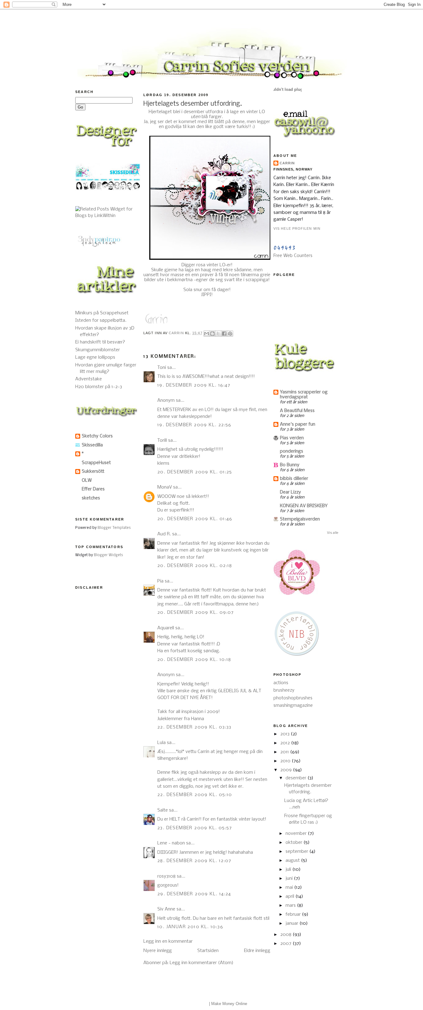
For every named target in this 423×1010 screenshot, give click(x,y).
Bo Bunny (289, 465)
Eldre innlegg (257, 950)
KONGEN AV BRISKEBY (304, 505)
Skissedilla (92, 445)
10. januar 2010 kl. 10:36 (190, 926)
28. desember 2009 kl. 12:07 (194, 860)
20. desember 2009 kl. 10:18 (194, 659)
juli (289, 869)
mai (290, 887)
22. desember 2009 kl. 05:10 (194, 794)
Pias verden (292, 438)
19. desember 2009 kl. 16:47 (194, 385)
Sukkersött (93, 471)
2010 (286, 761)
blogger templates (192, 1003)
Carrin (287, 163)
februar (294, 914)
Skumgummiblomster (97, 350)
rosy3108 (166, 876)
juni (290, 878)
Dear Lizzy (290, 492)
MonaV (164, 487)
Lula (161, 742)
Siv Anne (166, 909)
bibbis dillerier (294, 478)
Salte (162, 810)
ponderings (291, 451)
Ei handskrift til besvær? (100, 342)
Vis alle (332, 533)
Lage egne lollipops (95, 357)
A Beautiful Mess (297, 410)
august (293, 860)
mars (291, 905)
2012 (285, 743)
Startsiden (208, 950)
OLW (87, 480)
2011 (285, 752)
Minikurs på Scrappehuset (102, 313)
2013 (285, 734)
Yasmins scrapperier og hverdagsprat (304, 395)
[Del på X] (218, 333)
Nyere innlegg (157, 950)
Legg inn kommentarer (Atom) (201, 962)
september (297, 851)
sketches (91, 498)
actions (280, 682)
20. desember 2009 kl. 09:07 (195, 612)
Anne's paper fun (297, 424)
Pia (160, 581)
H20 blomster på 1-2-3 (98, 386)
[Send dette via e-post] (206, 333)
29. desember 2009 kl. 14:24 (194, 894)
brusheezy (283, 690)
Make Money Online (229, 1003)
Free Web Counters (292, 255)
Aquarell (165, 628)
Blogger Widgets (108, 555)
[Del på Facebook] (224, 333)
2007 (286, 943)
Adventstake (88, 379)
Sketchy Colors (97, 436)
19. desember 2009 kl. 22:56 (194, 425)
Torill (162, 440)
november (297, 833)
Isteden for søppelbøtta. (100, 320)
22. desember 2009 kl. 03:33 (194, 727)
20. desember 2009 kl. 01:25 (194, 472)
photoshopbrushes (292, 698)
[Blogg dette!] (212, 333)
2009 (286, 770)
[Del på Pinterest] (230, 333)
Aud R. (164, 534)
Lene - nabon (171, 843)
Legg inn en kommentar (168, 941)
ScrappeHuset (96, 462)
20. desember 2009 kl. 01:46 (195, 518)
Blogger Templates (114, 528)
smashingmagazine (293, 705)
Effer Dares (93, 489)
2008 (286, 934)
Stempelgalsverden (300, 519)
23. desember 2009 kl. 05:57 (194, 828)
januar (292, 923)
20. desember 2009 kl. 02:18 (194, 565)
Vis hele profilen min (297, 228)
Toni (161, 367)
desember (296, 778)
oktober (294, 842)
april (290, 896)
